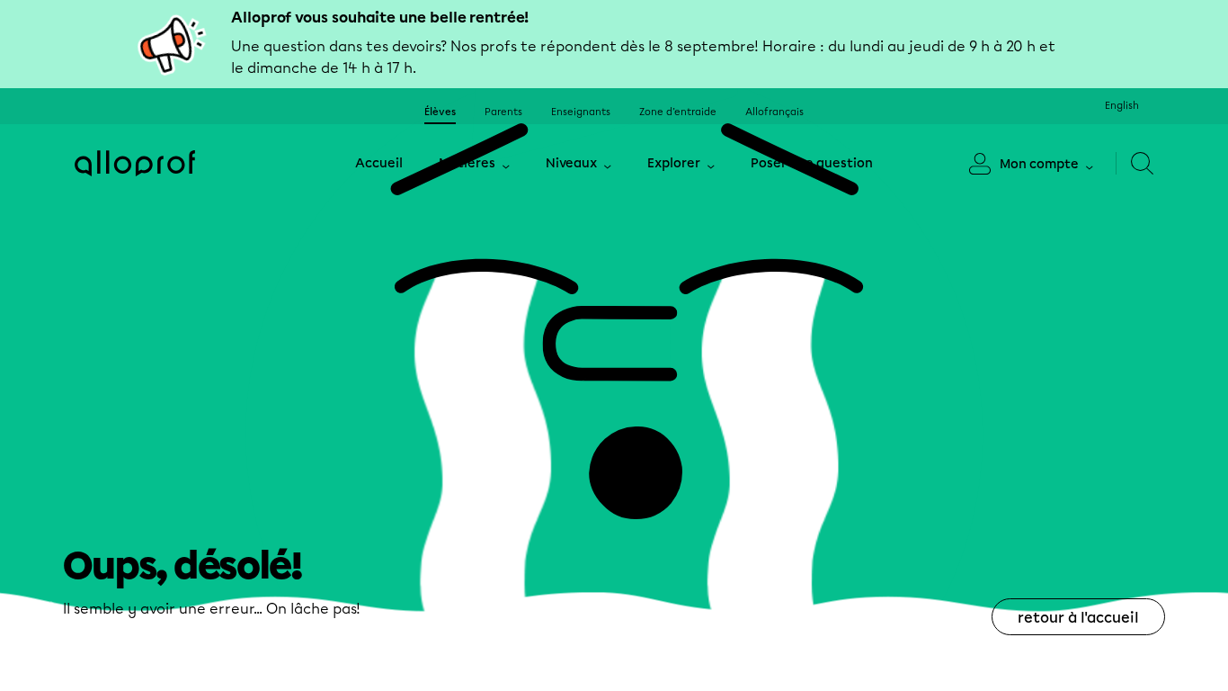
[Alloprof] (135, 163)
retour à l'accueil (1078, 617)
